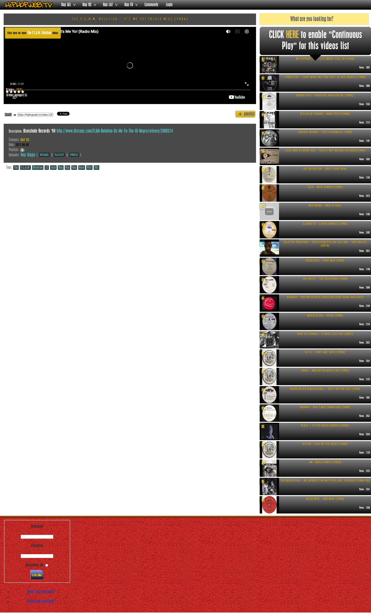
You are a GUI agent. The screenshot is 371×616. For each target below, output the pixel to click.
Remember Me (34, 565)
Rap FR (128, 5)
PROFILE (74, 155)
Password (37, 546)
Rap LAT (108, 5)
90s (96, 167)
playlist (246, 114)
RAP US (24, 140)
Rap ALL (66, 5)
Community (151, 5)
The (16, 167)
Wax (89, 167)
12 (46, 167)
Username (37, 526)
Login (169, 5)
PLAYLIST (59, 155)
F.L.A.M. (25, 167)
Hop (74, 167)
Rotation (38, 167)
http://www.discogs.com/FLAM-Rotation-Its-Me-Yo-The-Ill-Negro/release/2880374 (115, 131)
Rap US (87, 5)
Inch (53, 167)
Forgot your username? (40, 601)
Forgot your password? (41, 592)
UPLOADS (44, 155)
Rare (81, 167)
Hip (67, 167)
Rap (61, 167)
